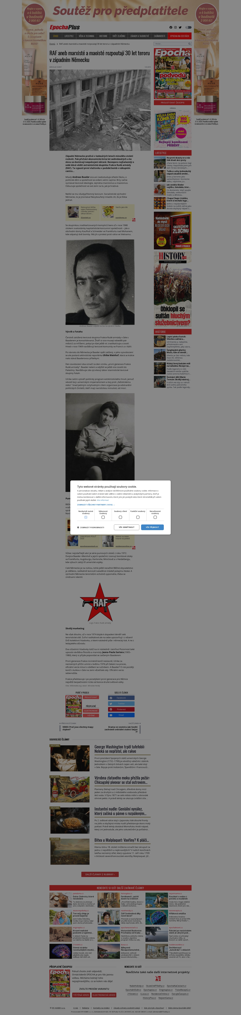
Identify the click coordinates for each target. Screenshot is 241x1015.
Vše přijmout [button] (152, 527)
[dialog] (120, 507)
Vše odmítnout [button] (126, 527)
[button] (120, 504)
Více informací (103, 500)
